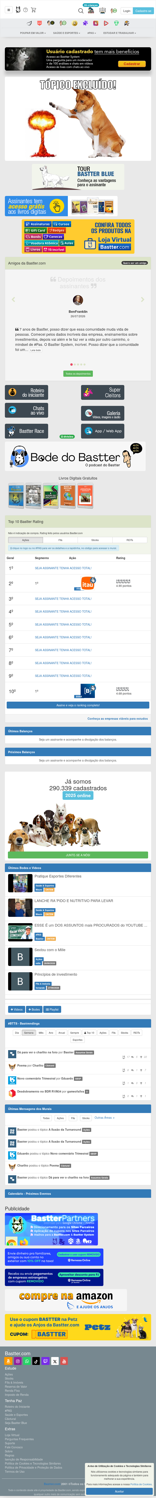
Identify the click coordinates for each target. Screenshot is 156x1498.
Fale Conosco (14, 1447)
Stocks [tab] (124, 1032)
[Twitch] (45, 1361)
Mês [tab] (41, 1032)
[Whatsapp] (27, 1361)
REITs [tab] (136, 1032)
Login (126, 11)
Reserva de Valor (16, 1386)
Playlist (53, 1009)
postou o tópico (53, 1129)
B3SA (79, 696)
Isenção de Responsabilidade (24, 1459)
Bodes (35, 1009)
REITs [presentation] (130, 540)
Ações (9, 1374)
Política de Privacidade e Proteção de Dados (33, 1467)
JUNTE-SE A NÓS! (78, 855)
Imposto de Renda (17, 1395)
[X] (55, 1361)
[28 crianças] (91, 11)
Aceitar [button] (119, 1491)
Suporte (10, 1443)
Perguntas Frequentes (19, 1439)
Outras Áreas (104, 1117)
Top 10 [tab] (90, 1032)
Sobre (9, 1451)
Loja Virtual (12, 1435)
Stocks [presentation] (95, 540)
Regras (9, 1455)
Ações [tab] (103, 1032)
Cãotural (10, 1419)
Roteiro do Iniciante (17, 1406)
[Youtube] (64, 1361)
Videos (18, 1009)
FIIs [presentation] (60, 540)
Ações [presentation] (25, 540)
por (82, 1054)
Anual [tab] (61, 1032)
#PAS (8, 1411)
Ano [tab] (51, 1032)
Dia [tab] (17, 1032)
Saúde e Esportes (16, 1415)
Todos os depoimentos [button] (78, 373)
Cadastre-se (143, 11)
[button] (9, 9)
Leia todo (35, 350)
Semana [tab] (29, 1032)
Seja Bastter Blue (16, 1423)
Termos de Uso (15, 1471)
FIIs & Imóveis (14, 1382)
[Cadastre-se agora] (78, 60)
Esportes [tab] (77, 1039)
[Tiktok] (36, 1361)
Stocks (9, 1378)
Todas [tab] (46, 1118)
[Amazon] (8, 1361)
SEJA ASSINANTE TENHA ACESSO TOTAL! (63, 568)
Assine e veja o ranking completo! (78, 705)
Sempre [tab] (74, 1032)
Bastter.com (52, 1484)
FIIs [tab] (114, 1032)
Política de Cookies (141, 1484)
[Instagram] (18, 1361)
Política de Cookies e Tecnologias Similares (33, 1463)
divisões (68, 436)
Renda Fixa (12, 1390)
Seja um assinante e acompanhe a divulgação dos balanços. (78, 739)
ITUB (79, 588)
